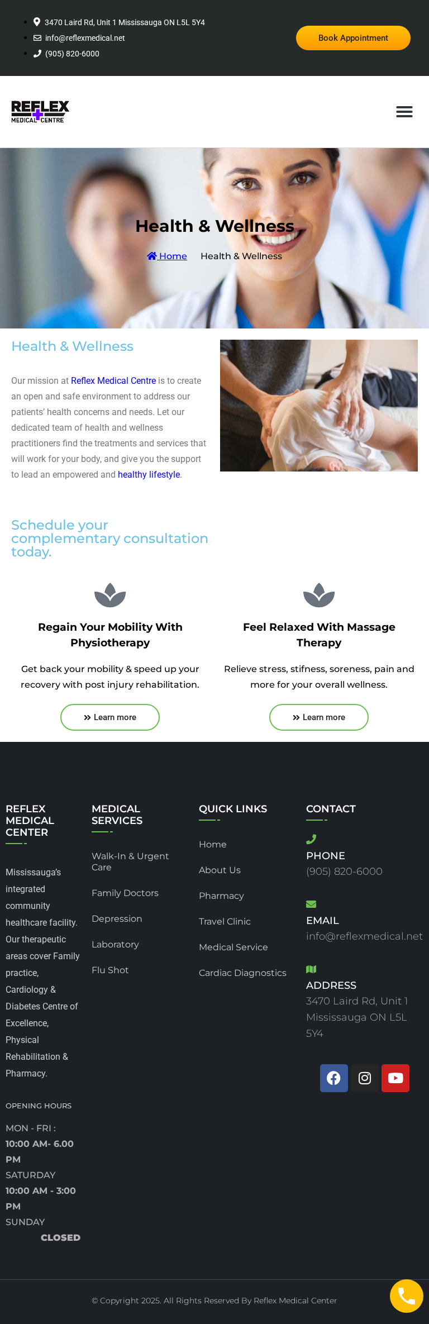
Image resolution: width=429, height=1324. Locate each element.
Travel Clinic (225, 921)
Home (172, 256)
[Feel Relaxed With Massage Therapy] (319, 595)
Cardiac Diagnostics (243, 973)
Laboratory (115, 944)
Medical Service (233, 947)
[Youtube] (395, 1078)
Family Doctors (125, 893)
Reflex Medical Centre (113, 380)
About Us (220, 870)
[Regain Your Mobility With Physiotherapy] (110, 595)
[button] (404, 111)
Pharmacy (221, 895)
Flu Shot (110, 970)
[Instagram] (365, 1078)
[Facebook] (334, 1078)
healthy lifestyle (149, 474)
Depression (117, 918)
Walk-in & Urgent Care (130, 862)
